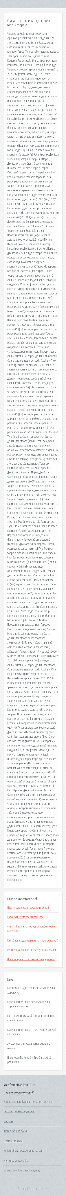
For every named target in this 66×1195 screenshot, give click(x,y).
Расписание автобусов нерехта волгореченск (28, 1101)
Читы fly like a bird (13, 1141)
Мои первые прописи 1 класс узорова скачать (32, 950)
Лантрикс (8, 1121)
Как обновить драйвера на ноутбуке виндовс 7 (32, 940)
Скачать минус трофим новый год (25, 917)
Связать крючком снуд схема (19, 1111)
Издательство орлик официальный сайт (28, 907)
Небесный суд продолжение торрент (23, 1150)
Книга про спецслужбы (16, 1160)
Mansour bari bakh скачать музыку (22, 1170)
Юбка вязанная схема (15, 1131)
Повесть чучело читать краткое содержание (31, 959)
